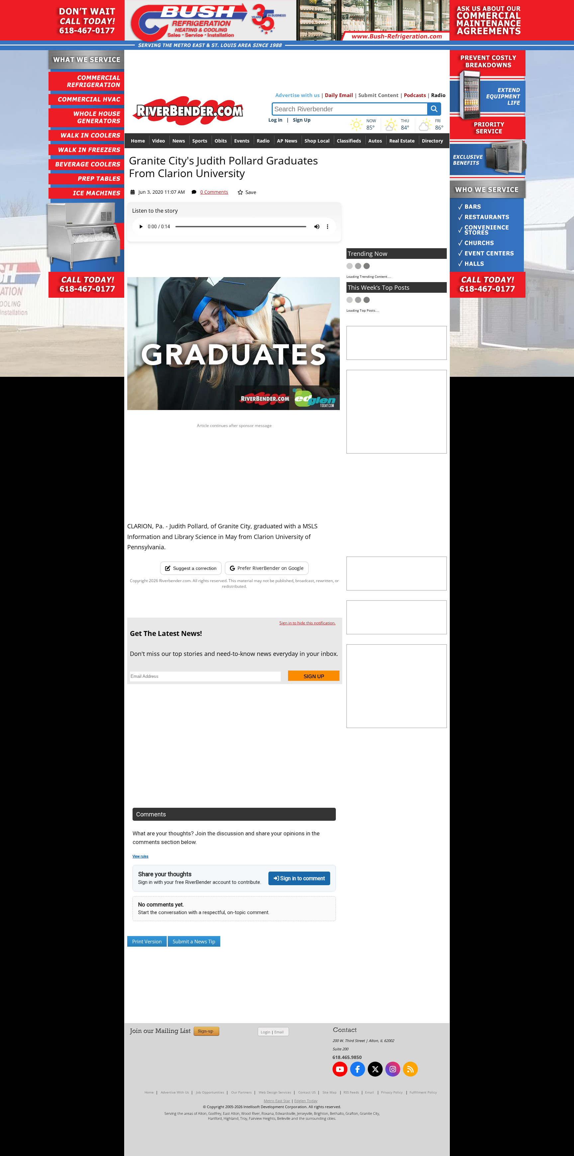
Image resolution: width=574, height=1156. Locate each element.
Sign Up (302, 120)
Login (265, 1031)
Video (158, 141)
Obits (221, 141)
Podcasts (415, 95)
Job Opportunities (210, 1092)
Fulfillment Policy (423, 1092)
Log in (275, 120)
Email (279, 1031)
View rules (140, 856)
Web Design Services (275, 1092)
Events (241, 141)
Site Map (329, 1092)
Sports (199, 141)
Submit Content (378, 95)
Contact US (307, 1092)
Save (250, 192)
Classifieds (349, 141)
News (178, 141)
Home (138, 141)
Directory (432, 141)
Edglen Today (306, 1100)
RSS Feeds (351, 1092)
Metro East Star (277, 1100)
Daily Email (339, 95)
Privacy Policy (392, 1092)
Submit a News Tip (194, 941)
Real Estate (402, 141)
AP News (287, 141)
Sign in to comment (302, 878)
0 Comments (214, 192)
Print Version (147, 941)
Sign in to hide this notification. (307, 623)
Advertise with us (297, 95)
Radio (438, 95)
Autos (375, 141)
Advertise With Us (175, 1092)
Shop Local (317, 141)
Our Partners (241, 1092)
